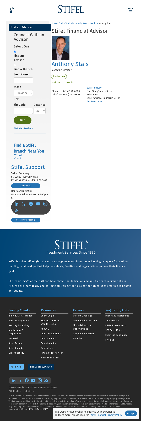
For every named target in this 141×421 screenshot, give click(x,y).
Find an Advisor (19, 58)
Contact (57, 76)
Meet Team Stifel (50, 358)
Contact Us (26, 185)
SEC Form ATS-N (113, 330)
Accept (131, 413)
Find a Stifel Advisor (52, 353)
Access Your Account (25, 220)
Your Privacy (112, 320)
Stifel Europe (16, 343)
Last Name (21, 74)
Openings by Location (85, 320)
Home (54, 23)
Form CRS (16, 366)
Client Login (47, 316)
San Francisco (94, 87)
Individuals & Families (20, 316)
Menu (130, 8)
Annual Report (48, 338)
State (17, 87)
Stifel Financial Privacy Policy (106, 415)
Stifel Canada (16, 348)
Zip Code (20, 105)
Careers (78, 310)
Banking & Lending (19, 325)
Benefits (77, 338)
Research (14, 338)
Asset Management (19, 320)
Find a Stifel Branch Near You (29, 148)
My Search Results (87, 23)
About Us (46, 329)
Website (56, 82)
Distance (40, 105)
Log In (11, 8)
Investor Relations (51, 333)
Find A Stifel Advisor (68, 23)
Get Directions (94, 101)
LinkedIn (69, 82)
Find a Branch (23, 69)
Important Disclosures (117, 316)
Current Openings (82, 316)
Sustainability (48, 343)
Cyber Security (16, 353)
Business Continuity (116, 335)
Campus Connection (84, 333)
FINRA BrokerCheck (23, 128)
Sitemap (109, 340)
